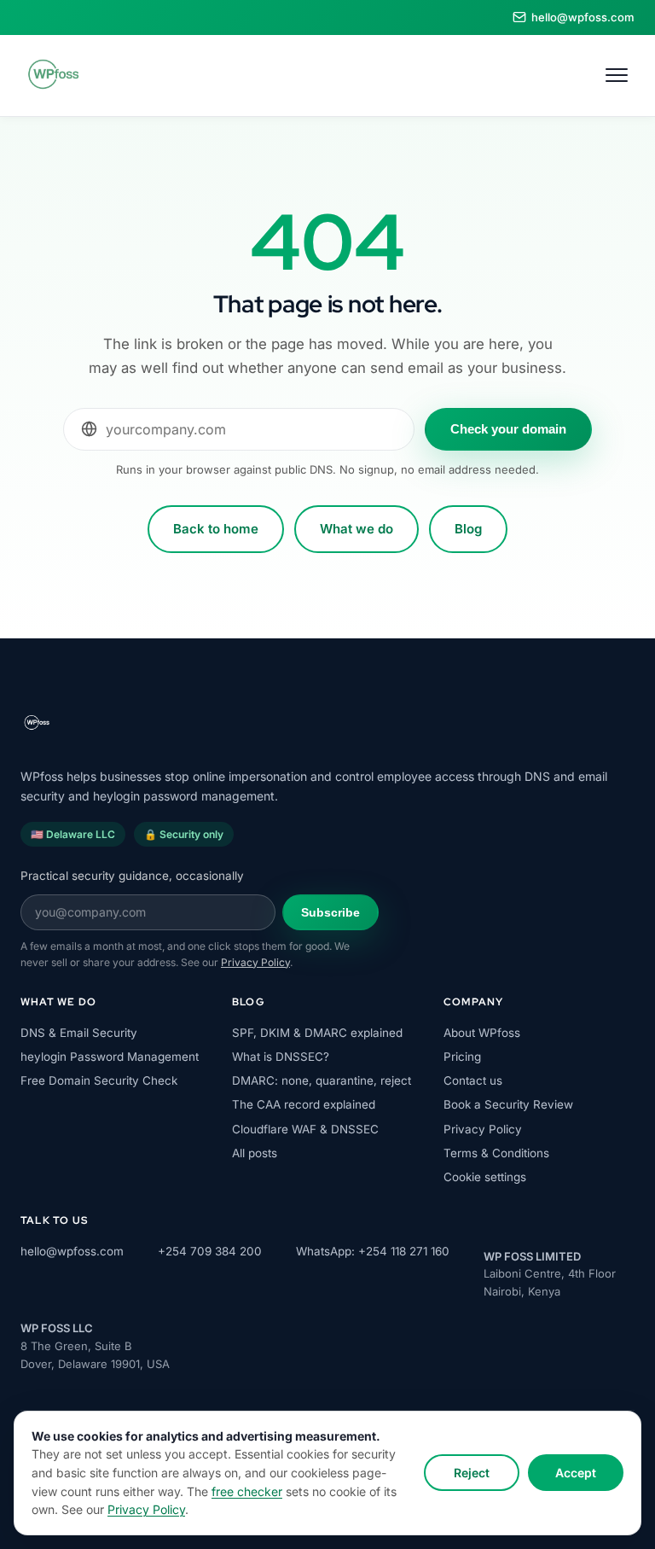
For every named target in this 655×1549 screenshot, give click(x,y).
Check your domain (508, 429)
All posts (254, 1153)
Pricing (462, 1056)
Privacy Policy (146, 1509)
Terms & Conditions (496, 1153)
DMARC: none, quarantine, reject (321, 1080)
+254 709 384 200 (210, 1251)
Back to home (215, 529)
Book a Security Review (508, 1104)
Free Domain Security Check (98, 1080)
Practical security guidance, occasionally (132, 875)
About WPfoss (481, 1032)
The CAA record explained (303, 1104)
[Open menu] (617, 75)
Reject (472, 1472)
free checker (247, 1491)
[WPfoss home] (51, 75)
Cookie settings (484, 1177)
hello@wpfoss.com (72, 1251)
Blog (468, 529)
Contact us (472, 1080)
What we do (356, 529)
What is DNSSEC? (280, 1056)
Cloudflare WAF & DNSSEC (305, 1129)
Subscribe (330, 912)
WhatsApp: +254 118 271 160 (372, 1251)
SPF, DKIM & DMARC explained (317, 1032)
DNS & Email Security (78, 1032)
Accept (575, 1472)
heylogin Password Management (109, 1056)
